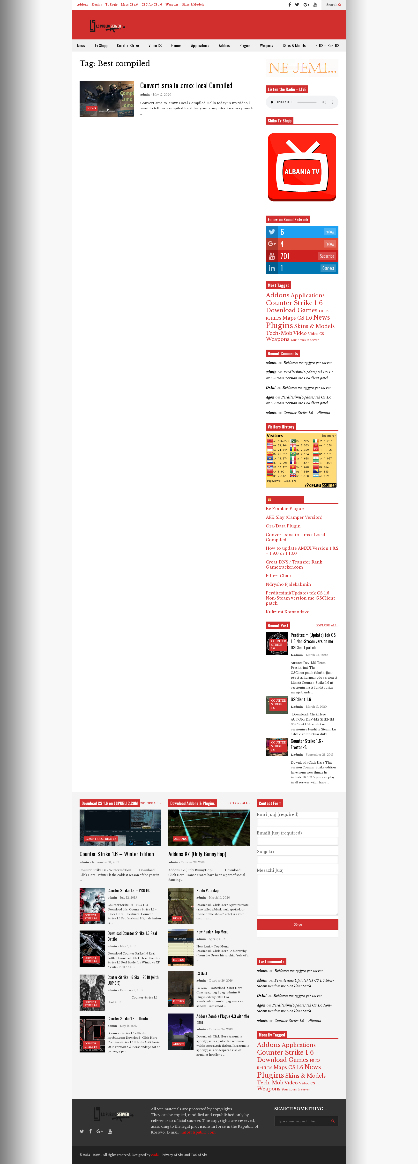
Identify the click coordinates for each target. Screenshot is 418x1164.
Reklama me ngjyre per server (308, 362)
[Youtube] (315, 5)
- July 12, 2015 (127, 897)
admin (145, 94)
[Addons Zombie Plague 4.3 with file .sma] (181, 1032)
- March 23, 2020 (316, 655)
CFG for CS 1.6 (152, 4)
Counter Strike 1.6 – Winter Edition (117, 853)
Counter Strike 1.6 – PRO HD (129, 890)
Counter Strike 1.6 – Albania (307, 413)
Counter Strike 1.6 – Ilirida (128, 1018)
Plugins (97, 4)
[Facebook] (289, 5)
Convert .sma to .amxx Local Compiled (186, 85)
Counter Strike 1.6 (294, 303)
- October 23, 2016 (192, 862)
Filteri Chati (278, 575)
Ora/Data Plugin (283, 526)
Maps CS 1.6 (129, 4)
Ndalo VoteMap (207, 890)
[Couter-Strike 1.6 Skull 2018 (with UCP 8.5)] (92, 993)
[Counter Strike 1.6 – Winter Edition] (120, 828)
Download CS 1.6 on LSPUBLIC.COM (110, 803)
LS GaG (201, 973)
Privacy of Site (173, 1155)
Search (332, 5)
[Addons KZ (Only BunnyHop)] (209, 828)
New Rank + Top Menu (212, 932)
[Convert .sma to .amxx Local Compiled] (107, 99)
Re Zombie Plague (285, 508)
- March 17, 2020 (315, 706)
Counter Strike (128, 45)
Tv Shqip (111, 4)
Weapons (172, 4)
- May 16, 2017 (127, 1026)
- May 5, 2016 (127, 946)
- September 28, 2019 (319, 754)
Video (300, 333)
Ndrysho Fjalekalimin (288, 584)
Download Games (292, 310)
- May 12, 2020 (161, 94)
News (81, 45)
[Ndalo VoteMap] (181, 906)
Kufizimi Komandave (287, 611)
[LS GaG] (181, 989)
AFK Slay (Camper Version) (294, 517)
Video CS (155, 45)
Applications (200, 45)
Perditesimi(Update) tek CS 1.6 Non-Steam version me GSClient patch (300, 598)
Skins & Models (193, 4)
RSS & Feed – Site (287, 500)
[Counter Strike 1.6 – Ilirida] (92, 1034)
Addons (82, 4)
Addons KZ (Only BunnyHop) (197, 853)
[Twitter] (297, 5)
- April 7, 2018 (216, 939)
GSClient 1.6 (301, 699)
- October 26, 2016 (220, 980)
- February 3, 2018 (130, 990)
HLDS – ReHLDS (327, 45)
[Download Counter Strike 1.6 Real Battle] (92, 949)
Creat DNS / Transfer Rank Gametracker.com (294, 565)
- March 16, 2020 (218, 897)
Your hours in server (305, 340)
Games (176, 45)
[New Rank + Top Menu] (181, 947)
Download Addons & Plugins (192, 803)
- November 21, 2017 (104, 862)
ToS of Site (199, 1155)
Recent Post (278, 625)
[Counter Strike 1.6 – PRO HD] (92, 906)
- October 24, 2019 (220, 1029)
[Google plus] (306, 5)
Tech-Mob (279, 333)
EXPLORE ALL (326, 625)
